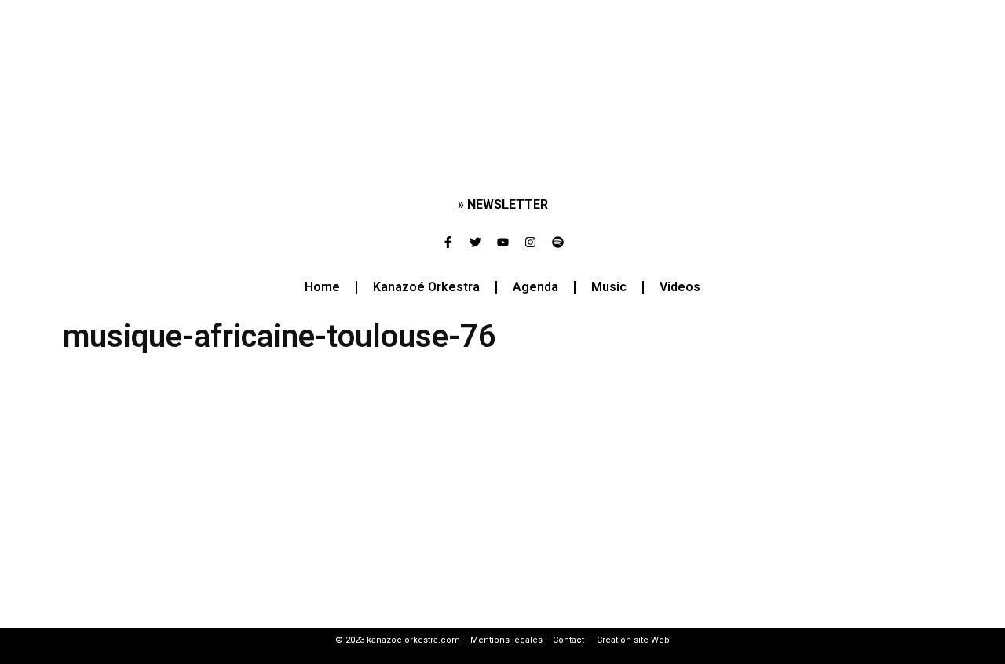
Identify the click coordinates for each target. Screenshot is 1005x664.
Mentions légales (506, 640)
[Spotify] (557, 242)
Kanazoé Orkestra (426, 286)
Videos (680, 286)
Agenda (535, 286)
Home (322, 286)
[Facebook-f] (447, 242)
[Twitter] (475, 242)
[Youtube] (502, 242)
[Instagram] (530, 242)
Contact (568, 640)
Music (609, 286)
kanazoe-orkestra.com (413, 640)
